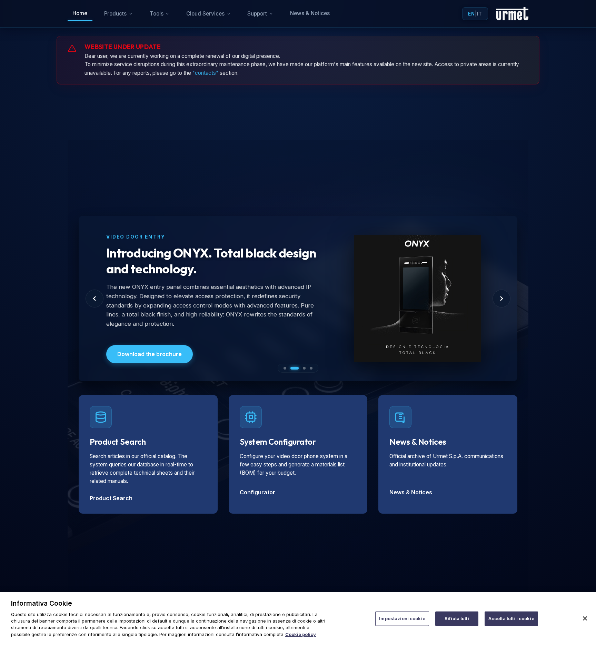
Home (79, 13)
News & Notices (310, 13)
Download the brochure (149, 354)
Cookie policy (300, 634)
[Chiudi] (585, 618)
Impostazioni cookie (402, 618)
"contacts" (205, 73)
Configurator (257, 492)
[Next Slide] (501, 298)
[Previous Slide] (94, 298)
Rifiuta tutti (457, 618)
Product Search (111, 498)
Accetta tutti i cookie (511, 618)
